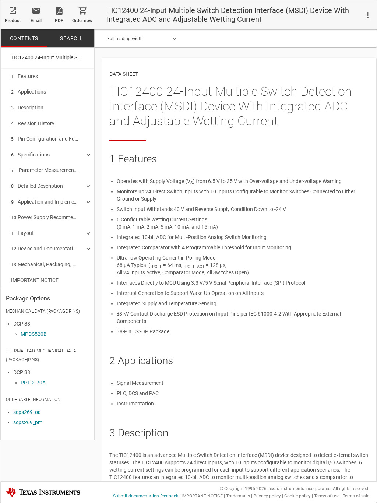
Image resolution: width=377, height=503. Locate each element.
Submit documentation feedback (145, 496)
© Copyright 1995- (243, 488)
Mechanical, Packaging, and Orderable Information (45, 264)
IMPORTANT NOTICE (35, 280)
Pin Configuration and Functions (45, 139)
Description (27, 107)
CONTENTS (24, 38)
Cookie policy (297, 496)
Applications (28, 92)
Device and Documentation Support (45, 249)
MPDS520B (34, 334)
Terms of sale (356, 496)
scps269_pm (27, 422)
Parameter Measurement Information (45, 170)
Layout (22, 233)
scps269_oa (27, 412)
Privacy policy (267, 496)
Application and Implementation (45, 202)
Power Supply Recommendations (45, 217)
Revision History (32, 123)
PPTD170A (33, 383)
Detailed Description (37, 186)
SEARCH (70, 38)
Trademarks (238, 496)
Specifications (30, 155)
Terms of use (326, 496)
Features (24, 76)
